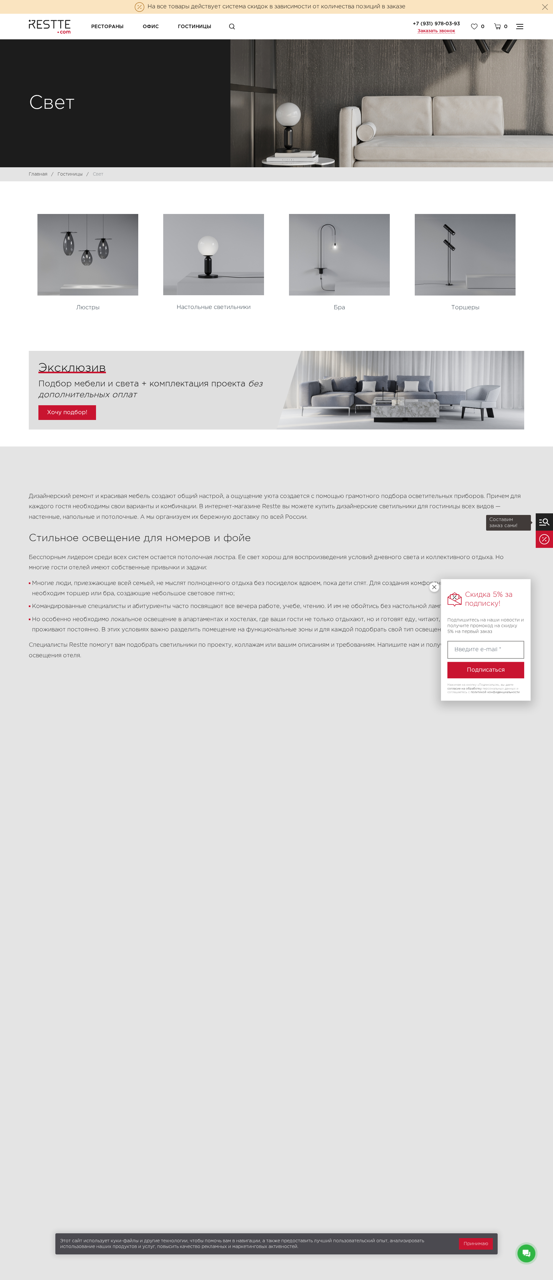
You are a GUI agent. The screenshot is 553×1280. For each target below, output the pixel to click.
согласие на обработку (464, 688)
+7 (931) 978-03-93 (436, 24)
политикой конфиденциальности (495, 692)
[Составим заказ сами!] (544, 522)
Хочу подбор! (67, 412)
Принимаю (476, 1244)
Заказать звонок (436, 31)
